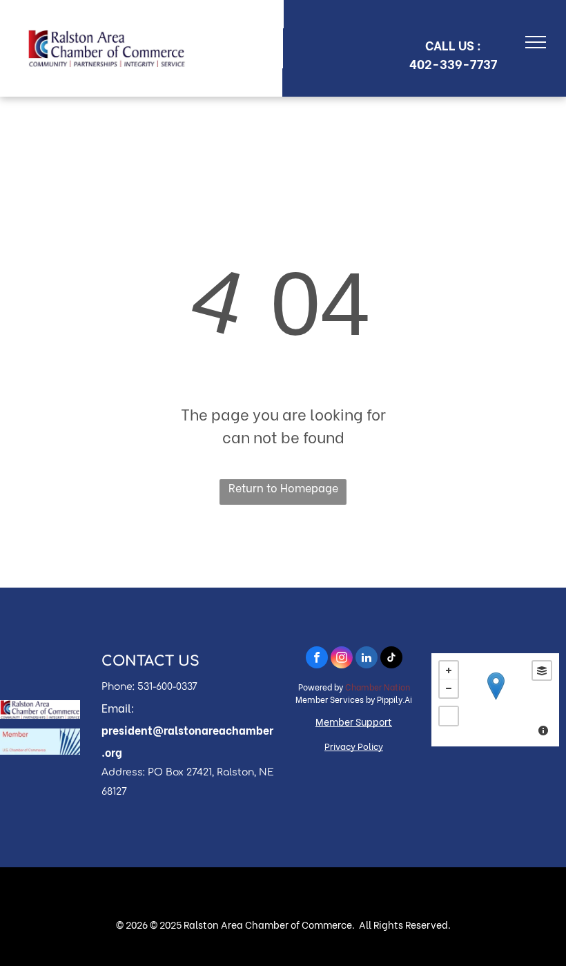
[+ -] (495, 699)
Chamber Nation (377, 687)
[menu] (536, 42)
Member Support (353, 721)
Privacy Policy (353, 745)
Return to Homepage (283, 487)
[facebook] (317, 659)
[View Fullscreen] (449, 716)
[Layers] (542, 670)
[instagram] (342, 659)
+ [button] (449, 670)
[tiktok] (391, 659)
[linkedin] (366, 659)
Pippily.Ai (394, 699)
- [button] (449, 688)
